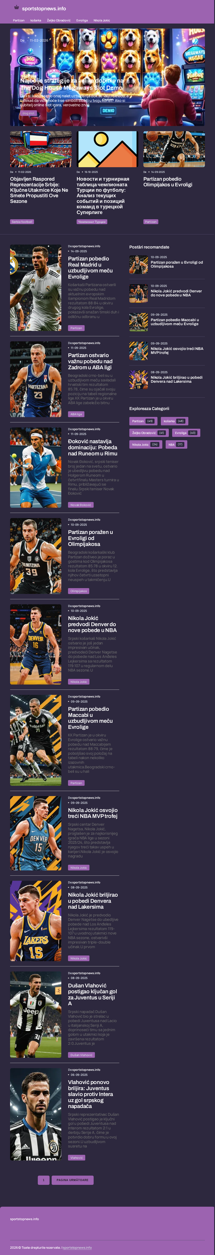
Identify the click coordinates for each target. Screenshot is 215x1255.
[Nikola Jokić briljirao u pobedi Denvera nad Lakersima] (35, 921)
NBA (176, 444)
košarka (35, 20)
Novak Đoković (81, 505)
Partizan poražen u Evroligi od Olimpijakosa (177, 264)
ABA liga (76, 414)
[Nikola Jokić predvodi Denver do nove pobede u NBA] (35, 644)
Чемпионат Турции (92, 222)
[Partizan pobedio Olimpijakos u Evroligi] (174, 149)
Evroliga (82, 20)
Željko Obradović (59, 20)
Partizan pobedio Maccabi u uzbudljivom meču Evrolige (175, 322)
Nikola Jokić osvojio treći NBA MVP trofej (177, 351)
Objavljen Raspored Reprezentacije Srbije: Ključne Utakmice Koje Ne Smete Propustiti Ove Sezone (39, 190)
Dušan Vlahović (81, 1055)
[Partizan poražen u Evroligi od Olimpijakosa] (35, 556)
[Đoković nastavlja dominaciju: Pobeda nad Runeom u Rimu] (35, 467)
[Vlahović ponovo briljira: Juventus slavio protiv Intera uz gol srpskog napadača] (35, 1114)
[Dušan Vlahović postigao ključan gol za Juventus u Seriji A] (35, 1014)
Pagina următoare (73, 1180)
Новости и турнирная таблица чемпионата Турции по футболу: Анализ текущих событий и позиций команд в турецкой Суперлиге (103, 195)
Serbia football (22, 222)
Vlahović (77, 1158)
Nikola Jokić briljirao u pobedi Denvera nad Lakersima (176, 380)
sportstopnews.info (77, 1247)
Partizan (19, 20)
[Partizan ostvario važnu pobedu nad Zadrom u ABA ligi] (35, 379)
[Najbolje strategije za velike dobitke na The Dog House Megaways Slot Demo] (107, 77)
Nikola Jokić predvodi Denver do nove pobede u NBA (176, 293)
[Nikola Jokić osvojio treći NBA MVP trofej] (35, 833)
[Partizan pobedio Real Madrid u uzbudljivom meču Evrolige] (35, 287)
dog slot (28, 113)
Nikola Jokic (102, 20)
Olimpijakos (79, 591)
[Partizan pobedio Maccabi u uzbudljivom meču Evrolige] (35, 740)
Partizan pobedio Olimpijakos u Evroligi (167, 181)
